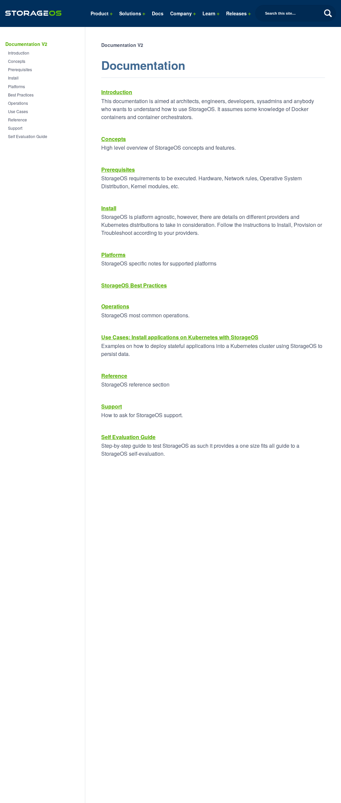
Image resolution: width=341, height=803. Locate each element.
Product (100, 13)
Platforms (16, 86)
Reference (17, 119)
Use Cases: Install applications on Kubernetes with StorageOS (179, 337)
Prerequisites (20, 69)
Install (13, 77)
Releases (237, 13)
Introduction (18, 53)
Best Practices (21, 94)
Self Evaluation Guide (27, 136)
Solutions (131, 13)
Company (181, 13)
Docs (158, 13)
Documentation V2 (26, 44)
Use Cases (18, 111)
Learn (209, 13)
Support (15, 128)
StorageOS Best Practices (134, 285)
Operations (18, 103)
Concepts (16, 61)
